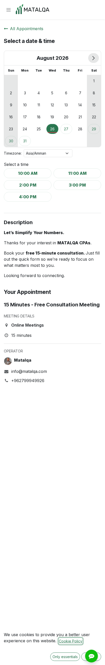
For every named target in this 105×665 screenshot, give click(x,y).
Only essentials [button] (65, 657)
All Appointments (26, 28)
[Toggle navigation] (8, 10)
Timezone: (13, 153)
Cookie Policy (70, 641)
